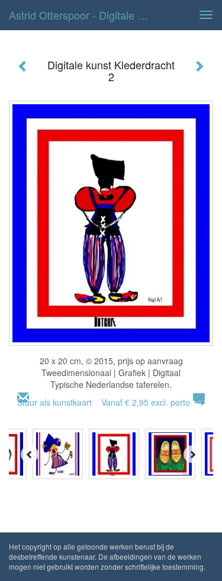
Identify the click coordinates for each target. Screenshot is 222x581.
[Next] (192, 454)
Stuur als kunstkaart (103, 402)
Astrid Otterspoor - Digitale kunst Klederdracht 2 (85, 15)
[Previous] (29, 454)
